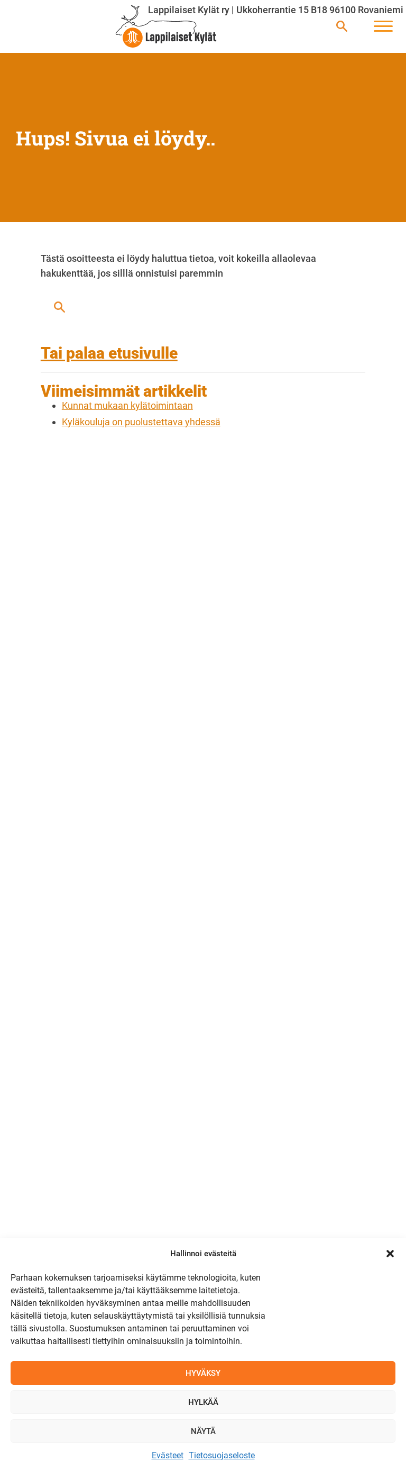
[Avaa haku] (342, 26)
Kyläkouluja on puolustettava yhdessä (141, 421)
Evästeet (167, 1455)
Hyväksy (203, 1373)
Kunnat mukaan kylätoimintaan (127, 405)
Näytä (203, 1431)
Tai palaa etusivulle (109, 353)
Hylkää (203, 1402)
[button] (390, 1253)
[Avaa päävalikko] (383, 26)
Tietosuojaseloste (222, 1455)
